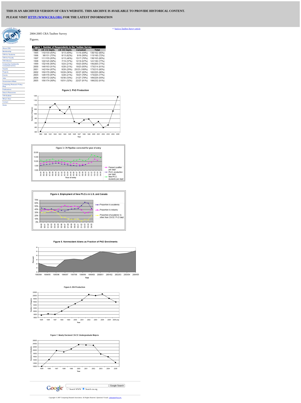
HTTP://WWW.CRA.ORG (45, 17)
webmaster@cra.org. (115, 397)
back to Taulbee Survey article (127, 28)
